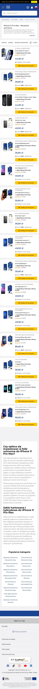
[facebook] (8, 666)
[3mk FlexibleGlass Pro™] (19, 416)
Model (10, 42)
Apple (21, 19)
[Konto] (28, 7)
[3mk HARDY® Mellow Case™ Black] (19, 104)
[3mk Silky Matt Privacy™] (19, 198)
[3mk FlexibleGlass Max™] (19, 81)
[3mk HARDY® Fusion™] (19, 57)
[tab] (19, 639)
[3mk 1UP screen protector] (19, 392)
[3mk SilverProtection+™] (19, 246)
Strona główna (5, 19)
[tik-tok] (14, 666)
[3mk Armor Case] (19, 127)
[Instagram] (19, 666)
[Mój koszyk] (32, 7)
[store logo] (8, 7)
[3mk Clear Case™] (19, 222)
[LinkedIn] (31, 666)
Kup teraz (34, 1)
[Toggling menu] (3, 7)
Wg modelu (15, 19)
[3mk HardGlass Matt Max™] (19, 344)
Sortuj (4, 42)
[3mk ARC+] (19, 368)
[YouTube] (25, 666)
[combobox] (19, 13)
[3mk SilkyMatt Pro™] (19, 175)
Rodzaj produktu (21, 42)
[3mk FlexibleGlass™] (19, 270)
